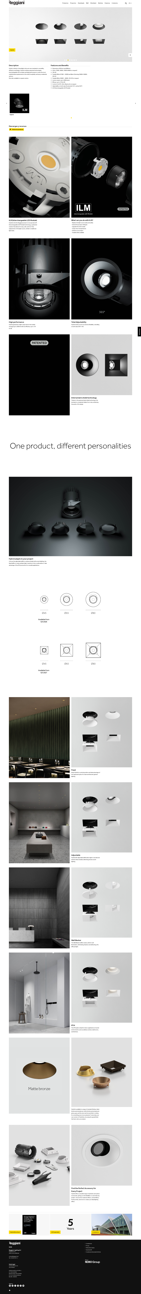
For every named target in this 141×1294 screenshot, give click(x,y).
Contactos (115, 3)
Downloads (81, 3)
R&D (87, 3)
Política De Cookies (90, 1247)
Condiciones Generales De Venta (93, 1252)
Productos (65, 3)
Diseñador (93, 3)
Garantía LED (89, 1250)
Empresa (107, 3)
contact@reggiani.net (13, 1256)
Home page (18, 3)
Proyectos (73, 3)
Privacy (87, 1245)
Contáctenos (89, 1243)
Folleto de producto (17, 129)
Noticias (100, 3)
